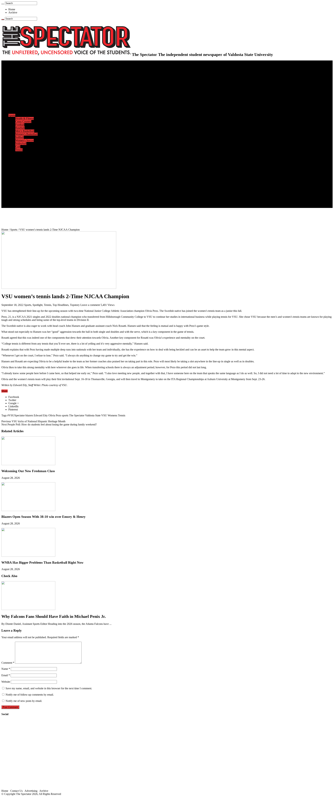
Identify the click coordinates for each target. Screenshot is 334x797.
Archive (12, 12)
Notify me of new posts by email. (24, 700)
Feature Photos (23, 178)
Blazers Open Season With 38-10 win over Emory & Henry (43, 516)
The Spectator (76, 415)
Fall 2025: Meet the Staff (29, 196)
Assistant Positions (25, 200)
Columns (20, 90)
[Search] (2, 4)
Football (19, 124)
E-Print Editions (17, 65)
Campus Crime (23, 71)
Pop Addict (21, 162)
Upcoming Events (18, 187)
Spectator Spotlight (25, 112)
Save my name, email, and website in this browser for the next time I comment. (49, 688)
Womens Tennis (116, 415)
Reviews (20, 159)
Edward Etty (41, 415)
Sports (11, 115)
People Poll (21, 87)
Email (5, 675)
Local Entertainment (26, 165)
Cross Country (23, 121)
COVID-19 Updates (26, 77)
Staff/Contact (15, 190)
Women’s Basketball (26, 134)
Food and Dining (24, 105)
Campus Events (24, 99)
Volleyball (20, 143)
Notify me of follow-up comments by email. (30, 694)
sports (65, 415)
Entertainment (16, 152)
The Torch (14, 184)
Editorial (20, 83)
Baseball (20, 127)
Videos (19, 168)
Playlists (19, 171)
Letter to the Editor (25, 93)
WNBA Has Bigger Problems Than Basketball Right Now (42, 562)
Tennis (19, 149)
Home (11, 9)
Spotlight (37, 304)
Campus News (23, 102)
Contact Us (21, 193)
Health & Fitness (24, 118)
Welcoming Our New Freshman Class (28, 471)
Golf (17, 146)
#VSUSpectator (16, 415)
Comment (7, 662)
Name (5, 668)
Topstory (75, 304)
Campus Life (15, 96)
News (11, 68)
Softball (19, 137)
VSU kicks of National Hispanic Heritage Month (33, 421)
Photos (12, 174)
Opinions (13, 80)
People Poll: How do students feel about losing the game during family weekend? (49, 424)
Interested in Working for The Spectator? (37, 203)
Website (5, 681)
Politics (19, 74)
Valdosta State (93, 415)
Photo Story (21, 181)
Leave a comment (90, 304)
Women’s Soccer (24, 140)
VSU (104, 415)
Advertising (31, 790)
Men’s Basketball (24, 130)
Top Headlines (61, 304)
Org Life (20, 109)
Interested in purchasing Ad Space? (34, 206)
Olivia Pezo (54, 415)
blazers (29, 415)
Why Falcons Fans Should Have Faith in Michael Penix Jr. (53, 616)
